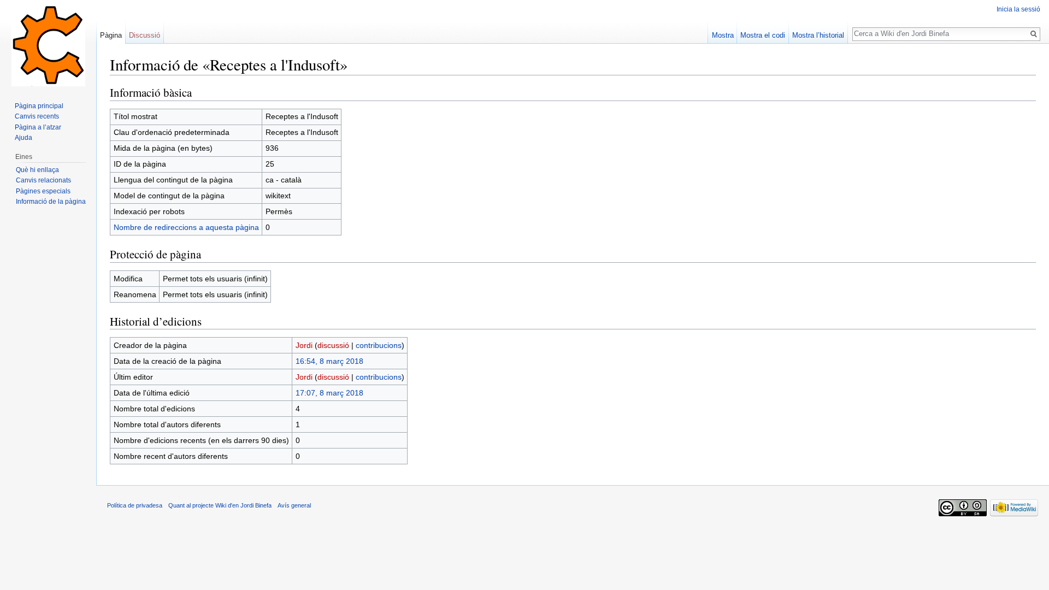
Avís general (294, 505)
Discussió (144, 35)
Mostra (723, 35)
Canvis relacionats (43, 180)
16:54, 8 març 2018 (329, 361)
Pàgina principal (39, 106)
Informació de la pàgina (51, 201)
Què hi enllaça (37, 170)
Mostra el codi (762, 35)
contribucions (379, 345)
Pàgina (111, 35)
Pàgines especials (43, 191)
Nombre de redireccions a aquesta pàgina (186, 227)
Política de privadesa (134, 505)
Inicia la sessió (1018, 9)
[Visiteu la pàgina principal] (48, 43)
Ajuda (23, 137)
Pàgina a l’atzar (38, 127)
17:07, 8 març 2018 (329, 392)
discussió (333, 345)
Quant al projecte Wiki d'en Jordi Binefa (220, 505)
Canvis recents (37, 116)
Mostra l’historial (818, 35)
